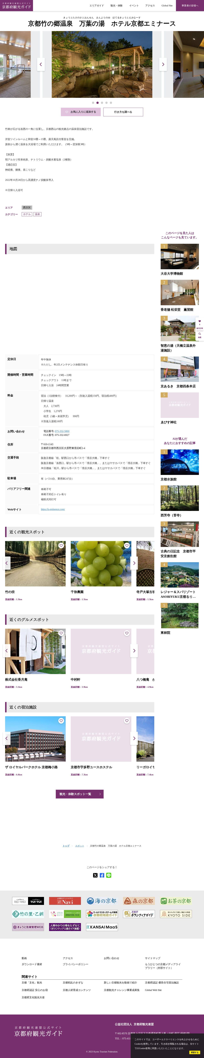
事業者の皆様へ (190, 5)
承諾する (195, 1052)
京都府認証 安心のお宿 (35, 990)
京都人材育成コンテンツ (77, 990)
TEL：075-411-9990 (125, 1038)
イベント (134, 5)
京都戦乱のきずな (73, 982)
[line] (108, 875)
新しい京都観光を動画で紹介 (120, 982)
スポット (79, 846)
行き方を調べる (123, 112)
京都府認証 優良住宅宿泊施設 (162, 982)
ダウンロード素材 (32, 964)
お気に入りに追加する (83, 111)
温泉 (37, 214)
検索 (199, 337)
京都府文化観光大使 (33, 997)
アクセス (150, 5)
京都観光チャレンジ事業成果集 (122, 990)
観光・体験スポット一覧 (75, 794)
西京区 (27, 207)
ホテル (27, 214)
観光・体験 (117, 5)
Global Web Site (153, 990)
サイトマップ (152, 958)
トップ (66, 846)
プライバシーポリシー (75, 964)
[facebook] (102, 875)
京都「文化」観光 (32, 982)
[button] (163, 64)
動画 (24, 958)
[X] (95, 875)
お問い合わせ (111, 958)
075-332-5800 (62, 431)
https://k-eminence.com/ (53, 509)
